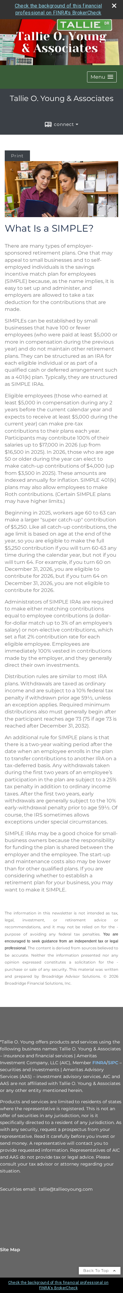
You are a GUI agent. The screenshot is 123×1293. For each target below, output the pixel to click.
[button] (102, 76)
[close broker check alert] (114, 5)
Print (17, 156)
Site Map (10, 1249)
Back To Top (96, 1270)
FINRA (99, 1062)
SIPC (113, 1062)
